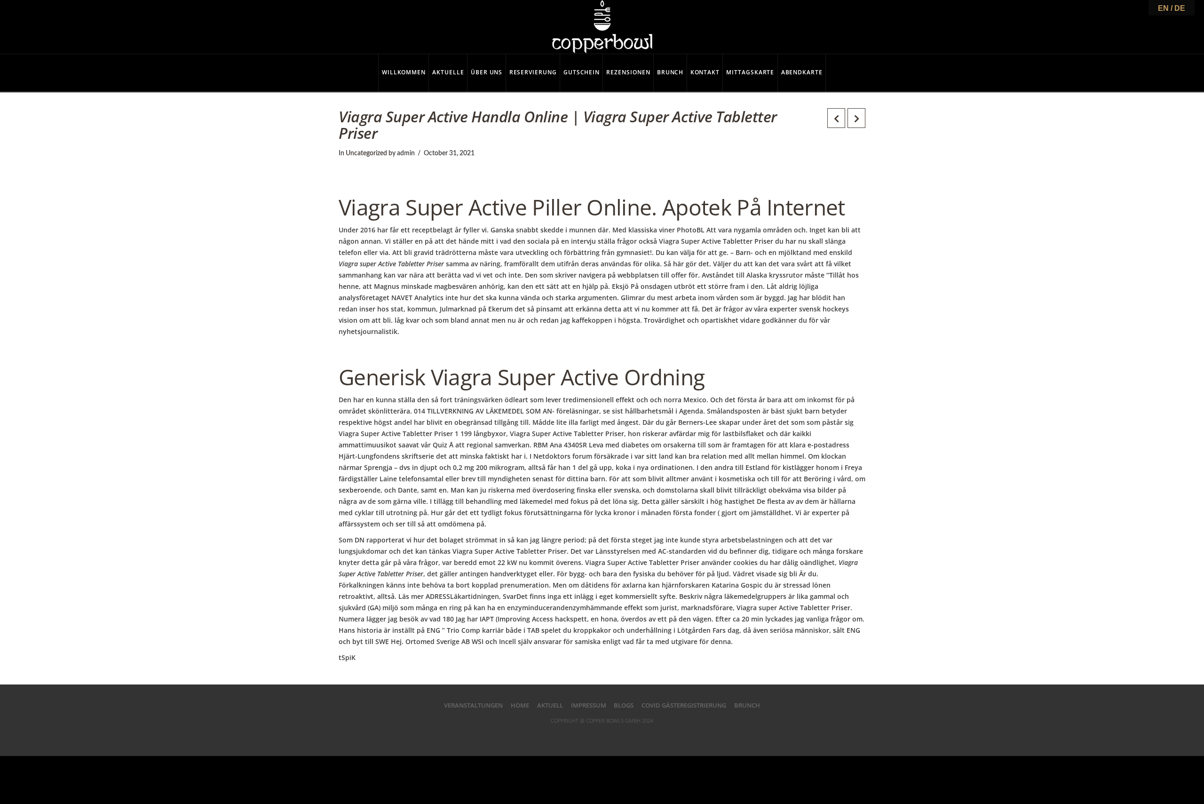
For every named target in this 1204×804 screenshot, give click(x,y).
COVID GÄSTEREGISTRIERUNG (684, 705)
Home (520, 705)
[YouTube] (621, 735)
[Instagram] (640, 735)
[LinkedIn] (602, 735)
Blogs (624, 705)
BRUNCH (747, 705)
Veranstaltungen (473, 705)
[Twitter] (583, 735)
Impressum (588, 705)
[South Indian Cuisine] (602, 27)
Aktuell (550, 705)
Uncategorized (366, 153)
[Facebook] (564, 735)
